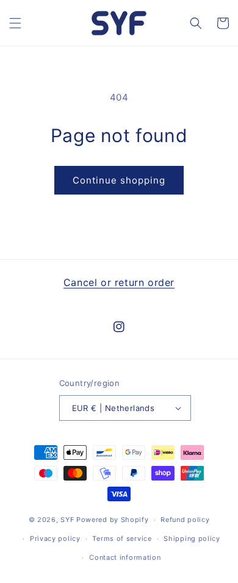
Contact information (124, 557)
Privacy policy (55, 538)
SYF (67, 519)
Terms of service (121, 538)
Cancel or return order (119, 282)
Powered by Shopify (112, 519)
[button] (15, 23)
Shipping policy (192, 538)
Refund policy (184, 519)
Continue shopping (119, 180)
